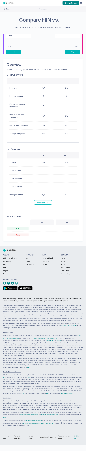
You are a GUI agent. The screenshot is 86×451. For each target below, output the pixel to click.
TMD (29, 377)
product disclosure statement (29, 414)
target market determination (50, 414)
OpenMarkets (49, 340)
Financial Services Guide (68, 325)
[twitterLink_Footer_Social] (13, 283)
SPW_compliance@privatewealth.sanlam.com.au (38, 423)
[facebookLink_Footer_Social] (5, 283)
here (28, 367)
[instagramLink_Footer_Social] (9, 283)
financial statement (67, 393)
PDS (4, 377)
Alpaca (58, 340)
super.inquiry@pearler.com (33, 420)
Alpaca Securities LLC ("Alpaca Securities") (46, 338)
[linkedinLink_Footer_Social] (16, 283)
